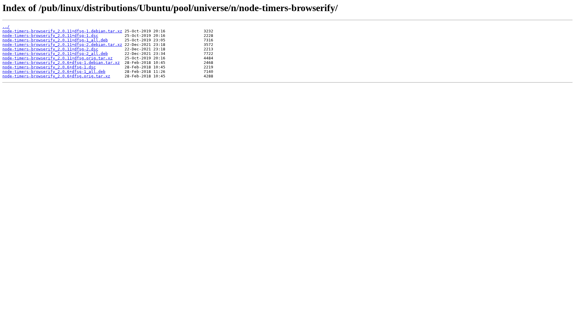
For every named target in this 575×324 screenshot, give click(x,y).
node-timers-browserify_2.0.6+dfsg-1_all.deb (53, 71)
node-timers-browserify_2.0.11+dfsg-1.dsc (50, 35)
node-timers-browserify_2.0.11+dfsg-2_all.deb (55, 53)
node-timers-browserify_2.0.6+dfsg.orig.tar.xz (56, 76)
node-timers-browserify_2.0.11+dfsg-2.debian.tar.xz (62, 44)
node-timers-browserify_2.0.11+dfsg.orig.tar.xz (57, 58)
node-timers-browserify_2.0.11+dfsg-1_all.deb (55, 40)
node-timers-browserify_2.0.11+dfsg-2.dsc (50, 49)
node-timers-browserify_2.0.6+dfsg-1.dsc (49, 67)
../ (6, 26)
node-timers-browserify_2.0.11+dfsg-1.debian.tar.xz (62, 31)
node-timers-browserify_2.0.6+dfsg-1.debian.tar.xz (61, 62)
